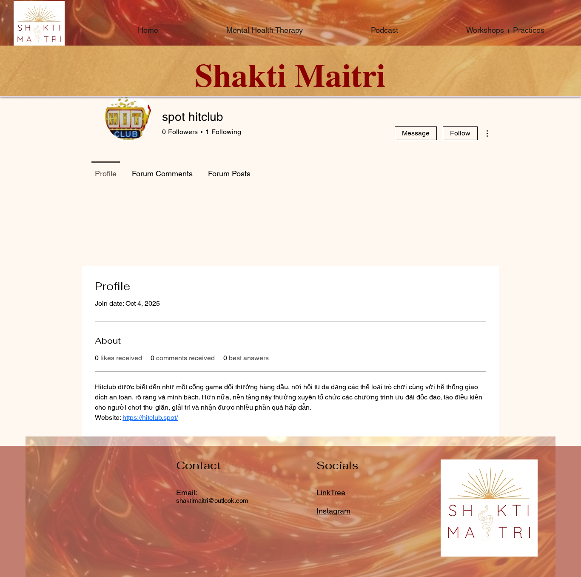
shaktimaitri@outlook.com (212, 500)
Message (416, 133)
